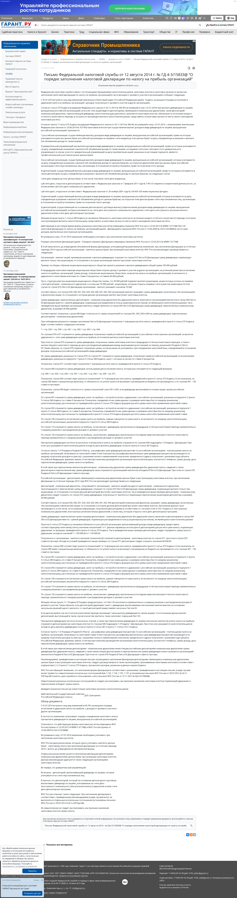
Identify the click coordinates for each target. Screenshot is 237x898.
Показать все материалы (59, 844)
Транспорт (149, 31)
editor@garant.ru (201, 873)
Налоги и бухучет (37, 31)
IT (176, 31)
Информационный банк (15, 127)
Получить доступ (32, 893)
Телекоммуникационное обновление (15, 143)
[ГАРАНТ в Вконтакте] (175, 18)
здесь (136, 85)
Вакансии (27, 18)
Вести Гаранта (12, 86)
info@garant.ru (78, 888)
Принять (32, 871)
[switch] (37, 25)
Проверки (204, 31)
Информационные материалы (18, 132)
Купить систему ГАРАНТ (14, 137)
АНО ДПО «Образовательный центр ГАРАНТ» (17, 151)
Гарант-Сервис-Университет (55, 893)
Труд (81, 31)
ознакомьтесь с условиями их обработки (19, 866)
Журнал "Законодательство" (19, 91)
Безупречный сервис (15, 51)
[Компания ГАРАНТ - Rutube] (200, 18)
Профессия (188, 31)
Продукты (47, 18)
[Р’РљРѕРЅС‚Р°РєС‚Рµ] (187, 834)
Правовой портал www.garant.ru (14, 80)
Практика (69, 31)
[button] (220, 25)
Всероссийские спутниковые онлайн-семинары (19, 106)
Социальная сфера (99, 31)
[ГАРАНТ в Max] (183, 18)
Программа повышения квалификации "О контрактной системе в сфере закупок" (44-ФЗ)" (19, 239)
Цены (66, 18)
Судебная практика (11, 31)
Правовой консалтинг (16, 69)
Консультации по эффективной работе (15, 98)
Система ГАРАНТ (13, 56)
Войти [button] (219, 18)
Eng (232, 18)
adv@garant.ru (205, 878)
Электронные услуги (15, 112)
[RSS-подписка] (204, 18)
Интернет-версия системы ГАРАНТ (18, 62)
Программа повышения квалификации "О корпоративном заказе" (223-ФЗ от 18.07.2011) (19, 276)
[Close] (41, 880)
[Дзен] (179, 18)
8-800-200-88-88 (166, 866)
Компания (6, 18)
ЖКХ (116, 31)
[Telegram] (194, 834)
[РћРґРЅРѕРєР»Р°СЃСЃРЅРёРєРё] (191, 834)
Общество (165, 31)
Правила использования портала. (73, 876)
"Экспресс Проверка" (15, 117)
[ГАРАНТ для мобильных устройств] (171, 18)
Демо (81, 18)
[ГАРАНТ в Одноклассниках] (196, 18)
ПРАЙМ (9, 74)
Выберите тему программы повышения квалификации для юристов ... (15, 303)
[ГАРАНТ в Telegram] (187, 18)
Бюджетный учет (224, 31)
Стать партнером (123, 18)
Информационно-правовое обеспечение (16, 45)
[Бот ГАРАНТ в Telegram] (191, 18)
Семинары (99, 18)
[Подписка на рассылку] (166, 18)
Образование (131, 31)
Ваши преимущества (13, 122)
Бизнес (55, 31)
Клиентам (148, 18)
